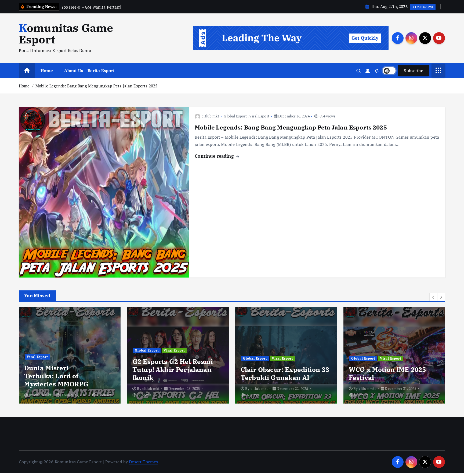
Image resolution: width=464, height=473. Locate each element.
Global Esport (235, 116)
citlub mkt (210, 116)
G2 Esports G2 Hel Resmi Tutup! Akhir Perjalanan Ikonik (172, 369)
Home (47, 70)
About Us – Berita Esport (89, 70)
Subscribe (413, 70)
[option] (70, 355)
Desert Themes (143, 462)
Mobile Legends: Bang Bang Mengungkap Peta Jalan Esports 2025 (96, 85)
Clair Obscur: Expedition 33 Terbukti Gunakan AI (285, 373)
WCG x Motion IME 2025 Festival (387, 373)
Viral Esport (259, 116)
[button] (433, 297)
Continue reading (215, 156)
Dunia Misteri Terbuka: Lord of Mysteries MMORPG (56, 376)
